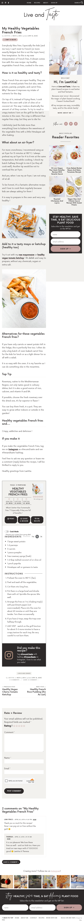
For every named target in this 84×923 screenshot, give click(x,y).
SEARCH (78, 3)
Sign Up (54, 3)
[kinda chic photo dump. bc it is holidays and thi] (20, 881)
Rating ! (8, 725)
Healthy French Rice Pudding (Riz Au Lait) (36, 691)
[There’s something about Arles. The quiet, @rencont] (77, 881)
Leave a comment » (30, 680)
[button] (34, 496)
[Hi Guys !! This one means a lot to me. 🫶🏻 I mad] (63, 881)
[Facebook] (8, 2)
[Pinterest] (5, 2)
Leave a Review (24, 520)
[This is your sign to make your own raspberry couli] (6, 881)
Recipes (37, 3)
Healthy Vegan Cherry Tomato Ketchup (10, 691)
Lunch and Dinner (24, 673)
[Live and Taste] (42, 13)
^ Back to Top (7, 918)
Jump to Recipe (10, 40)
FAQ (3, 920)
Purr (80, 920)
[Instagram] (2, 2)
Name (7, 757)
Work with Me (51, 918)
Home (29, 3)
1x (37, 536)
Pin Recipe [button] (37, 520)
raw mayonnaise (26, 254)
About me (24, 918)
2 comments (14, 680)
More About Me (65, 113)
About (45, 3)
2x (41, 536)
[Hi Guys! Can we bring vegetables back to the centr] (34, 881)
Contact (33, 918)
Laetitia (7, 36)
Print (11, 519)
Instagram (13, 449)
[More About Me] (65, 50)
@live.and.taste (27, 654)
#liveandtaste (30, 657)
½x (33, 536)
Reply (34, 819)
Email (7, 768)
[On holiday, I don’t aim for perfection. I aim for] (49, 881)
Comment (9, 732)
